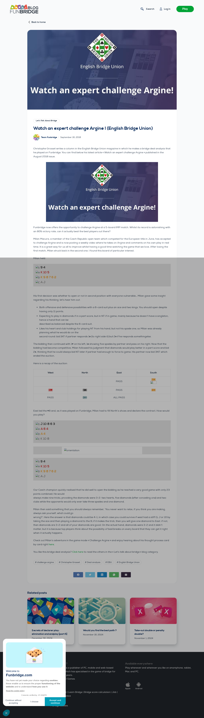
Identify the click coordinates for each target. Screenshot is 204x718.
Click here (77, 551)
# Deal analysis (92, 562)
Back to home (39, 22)
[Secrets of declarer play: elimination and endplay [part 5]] (50, 611)
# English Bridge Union (128, 562)
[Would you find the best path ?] (102, 611)
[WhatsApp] (114, 574)
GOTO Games (67, 678)
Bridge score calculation (97, 692)
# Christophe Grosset (69, 562)
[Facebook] (78, 574)
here (51, 544)
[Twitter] (90, 574)
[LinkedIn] (102, 574)
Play (185, 9)
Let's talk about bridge (46, 120)
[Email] (126, 574)
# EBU (108, 562)
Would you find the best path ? (100, 630)
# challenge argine (44, 562)
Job (114, 692)
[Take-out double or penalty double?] (153, 611)
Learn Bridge (75, 692)
